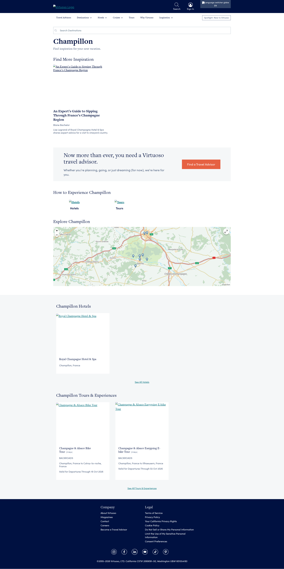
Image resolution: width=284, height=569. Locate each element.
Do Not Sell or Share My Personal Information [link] (169, 529)
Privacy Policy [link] (152, 517)
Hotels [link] (101, 17)
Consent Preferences (156, 541)
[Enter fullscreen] (226, 231)
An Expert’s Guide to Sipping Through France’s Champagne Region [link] (76, 115)
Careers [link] (105, 525)
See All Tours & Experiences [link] (142, 488)
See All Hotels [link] (142, 382)
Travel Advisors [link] (63, 17)
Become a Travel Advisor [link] (114, 529)
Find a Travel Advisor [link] (201, 164)
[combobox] (144, 30)
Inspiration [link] (164, 17)
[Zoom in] (57, 230)
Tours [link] (131, 17)
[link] (63, 6)
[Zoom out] (57, 235)
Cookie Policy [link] (152, 525)
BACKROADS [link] (66, 458)
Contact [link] (105, 521)
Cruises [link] (116, 17)
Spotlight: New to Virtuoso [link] (216, 17)
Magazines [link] (107, 517)
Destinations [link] (83, 17)
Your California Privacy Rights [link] (161, 521)
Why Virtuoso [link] (146, 17)
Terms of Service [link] (154, 513)
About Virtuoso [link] (108, 513)
